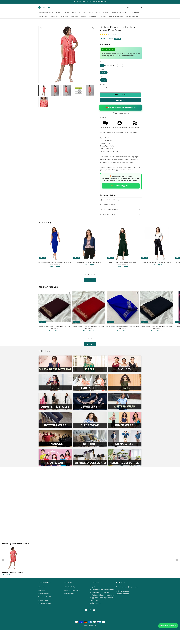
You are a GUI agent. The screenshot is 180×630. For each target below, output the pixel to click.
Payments (41, 590)
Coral (103, 80)
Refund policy (43, 600)
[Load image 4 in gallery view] (78, 90)
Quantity (102, 84)
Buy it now (120, 100)
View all (90, 280)
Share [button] (104, 117)
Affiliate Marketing (44, 603)
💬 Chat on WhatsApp (168, 625)
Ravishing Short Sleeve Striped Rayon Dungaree (156, 262)
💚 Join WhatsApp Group (121, 186)
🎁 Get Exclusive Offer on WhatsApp (121, 107)
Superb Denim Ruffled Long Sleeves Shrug (89, 262)
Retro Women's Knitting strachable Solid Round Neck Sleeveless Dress (54, 263)
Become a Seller (43, 593)
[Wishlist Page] (136, 7)
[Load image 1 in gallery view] (43, 90)
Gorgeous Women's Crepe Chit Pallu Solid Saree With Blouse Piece (122, 327)
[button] (128, 7)
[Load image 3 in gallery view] (67, 90)
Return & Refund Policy (72, 590)
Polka (104, 72)
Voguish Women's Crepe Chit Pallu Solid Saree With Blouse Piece (55, 327)
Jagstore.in (92, 625)
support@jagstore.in (130, 587)
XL (120, 65)
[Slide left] (86, 275)
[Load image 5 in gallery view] (90, 90)
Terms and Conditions (45, 597)
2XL (127, 65)
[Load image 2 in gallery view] (55, 90)
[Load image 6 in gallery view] (43, 102)
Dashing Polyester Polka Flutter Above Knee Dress (12, 572)
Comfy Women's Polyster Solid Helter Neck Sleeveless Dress (122, 263)
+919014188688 (122, 594)
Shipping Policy (69, 587)
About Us (41, 587)
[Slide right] (94, 275)
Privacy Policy (69, 593)
